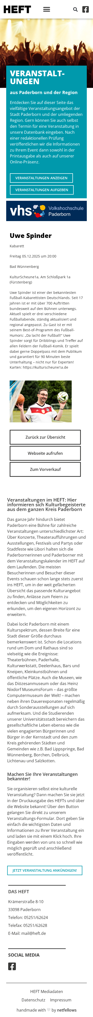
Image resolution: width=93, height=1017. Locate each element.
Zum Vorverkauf (45, 469)
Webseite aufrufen (45, 453)
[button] (46, 9)
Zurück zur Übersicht (45, 437)
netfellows (67, 1010)
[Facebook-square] (85, 9)
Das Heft (18, 891)
